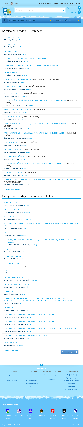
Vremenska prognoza (32, 383)
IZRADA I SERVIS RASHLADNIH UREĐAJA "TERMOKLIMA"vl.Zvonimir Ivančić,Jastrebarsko (40, 329)
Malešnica (27, 212)
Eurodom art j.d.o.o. (13, 117)
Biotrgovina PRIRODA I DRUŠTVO (17, 79)
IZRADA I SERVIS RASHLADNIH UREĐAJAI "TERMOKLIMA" (25, 336)
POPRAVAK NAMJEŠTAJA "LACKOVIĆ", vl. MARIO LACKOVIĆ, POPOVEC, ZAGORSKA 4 (35, 163)
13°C (11, 3)
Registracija (31, 375)
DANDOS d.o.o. (9, 249)
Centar (24, 228)
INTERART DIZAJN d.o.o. (13, 149)
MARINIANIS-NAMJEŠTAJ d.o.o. (16, 156)
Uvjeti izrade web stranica (71, 381)
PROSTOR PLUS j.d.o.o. (13, 173)
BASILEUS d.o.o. (10, 233)
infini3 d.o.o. (9, 307)
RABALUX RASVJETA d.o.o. (14, 72)
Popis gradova (12, 375)
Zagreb (58, 20)
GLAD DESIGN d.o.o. (11, 142)
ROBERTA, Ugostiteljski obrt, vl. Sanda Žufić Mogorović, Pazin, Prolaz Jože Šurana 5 (40, 180)
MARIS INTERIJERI (11, 93)
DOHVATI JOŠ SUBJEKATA (12, 190)
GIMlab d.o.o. (9, 270)
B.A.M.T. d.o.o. (9, 216)
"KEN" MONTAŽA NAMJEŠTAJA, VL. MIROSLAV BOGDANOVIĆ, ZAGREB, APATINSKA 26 (35, 100)
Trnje (27, 266)
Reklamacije (71, 386)
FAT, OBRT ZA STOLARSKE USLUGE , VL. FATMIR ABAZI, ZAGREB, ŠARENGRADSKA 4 (35, 124)
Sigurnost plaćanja (31, 381)
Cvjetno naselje (34, 280)
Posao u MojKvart (12, 381)
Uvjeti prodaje (71, 383)
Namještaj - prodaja (28, 20)
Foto (31, 386)
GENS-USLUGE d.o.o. (12, 263)
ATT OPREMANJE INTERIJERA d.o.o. (17, 110)
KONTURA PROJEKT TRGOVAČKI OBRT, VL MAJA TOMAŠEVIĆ (26, 58)
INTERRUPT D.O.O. (11, 51)
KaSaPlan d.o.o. (10, 343)
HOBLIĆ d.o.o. (9, 291)
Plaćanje (31, 378)
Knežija (29, 317)
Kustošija (34, 245)
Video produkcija (75, 3)
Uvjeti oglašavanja (71, 378)
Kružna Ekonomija (12, 86)
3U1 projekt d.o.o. (11, 202)
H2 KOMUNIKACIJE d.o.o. (13, 277)
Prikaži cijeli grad (68, 352)
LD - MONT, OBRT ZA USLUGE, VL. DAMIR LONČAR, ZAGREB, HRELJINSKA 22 (32, 65)
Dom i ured (13, 20)
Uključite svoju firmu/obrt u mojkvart (51, 376)
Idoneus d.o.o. (77, 425)
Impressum (12, 378)
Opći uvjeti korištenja (71, 375)
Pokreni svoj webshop (61, 3)
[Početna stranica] (4, 20)
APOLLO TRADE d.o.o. (12, 209)
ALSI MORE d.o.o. (10, 44)
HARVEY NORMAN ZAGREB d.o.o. (16, 284)
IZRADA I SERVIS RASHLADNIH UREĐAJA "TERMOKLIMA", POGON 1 (29, 314)
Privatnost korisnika (71, 389)
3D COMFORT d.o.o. (11, 37)
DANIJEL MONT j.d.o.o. (13, 256)
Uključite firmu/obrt (45, 3)
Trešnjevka (68, 20)
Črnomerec (26, 205)
